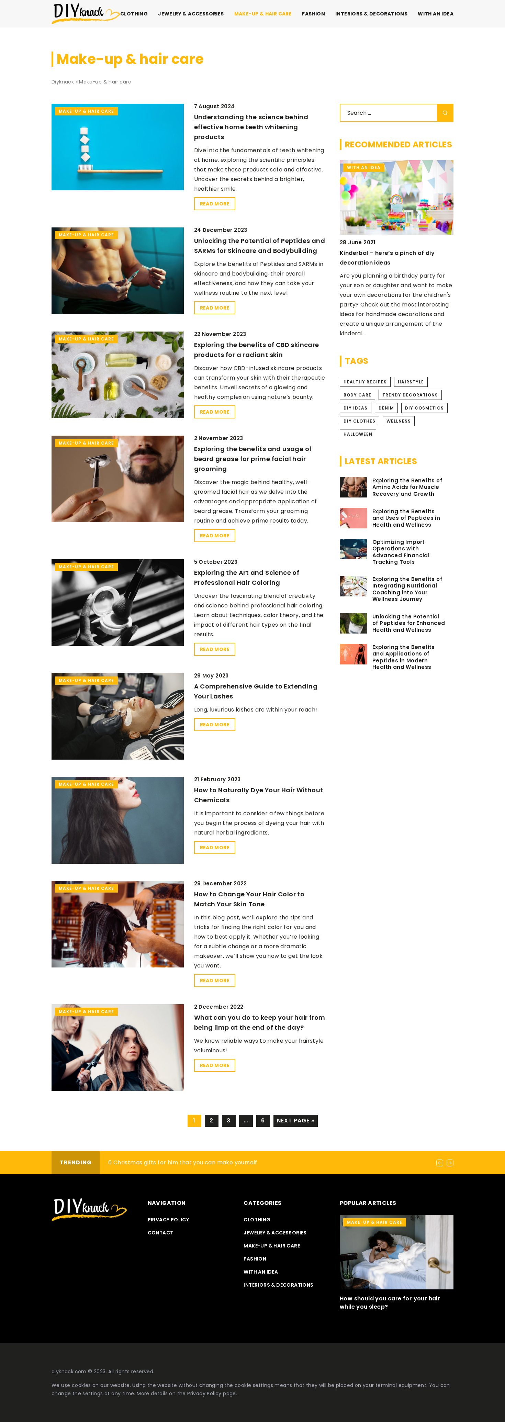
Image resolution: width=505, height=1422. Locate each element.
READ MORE (215, 203)
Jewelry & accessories (191, 13)
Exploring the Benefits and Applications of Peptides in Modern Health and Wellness (403, 657)
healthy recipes (365, 382)
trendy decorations (410, 395)
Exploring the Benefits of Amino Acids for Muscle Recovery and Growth (407, 487)
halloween (358, 434)
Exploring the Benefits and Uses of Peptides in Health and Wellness (406, 518)
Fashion (313, 13)
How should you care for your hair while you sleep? (390, 1303)
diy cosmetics (424, 408)
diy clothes (359, 421)
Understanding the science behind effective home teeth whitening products (251, 127)
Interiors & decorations (371, 13)
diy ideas (356, 408)
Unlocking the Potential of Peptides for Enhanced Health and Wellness (408, 623)
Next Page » (295, 1120)
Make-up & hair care (263, 13)
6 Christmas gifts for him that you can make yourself (182, 1162)
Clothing (134, 13)
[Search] (445, 113)
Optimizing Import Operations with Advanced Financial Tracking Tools (400, 552)
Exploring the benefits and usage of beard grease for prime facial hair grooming (253, 459)
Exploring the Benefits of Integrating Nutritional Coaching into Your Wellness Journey (407, 589)
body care (357, 395)
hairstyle (411, 382)
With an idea (435, 13)
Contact (160, 1232)
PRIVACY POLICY (168, 1219)
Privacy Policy (204, 1393)
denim (386, 408)
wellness (398, 421)
